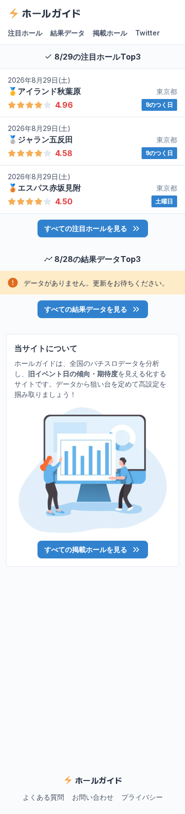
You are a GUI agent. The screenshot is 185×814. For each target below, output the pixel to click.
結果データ (67, 33)
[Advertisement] (92, 664)
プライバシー (142, 797)
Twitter (147, 33)
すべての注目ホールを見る (85, 228)
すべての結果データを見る (85, 309)
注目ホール (25, 33)
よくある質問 (43, 797)
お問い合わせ (92, 797)
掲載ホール (110, 33)
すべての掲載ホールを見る (85, 549)
